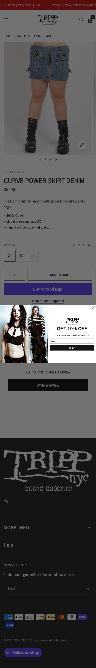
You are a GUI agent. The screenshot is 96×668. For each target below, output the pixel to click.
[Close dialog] (93, 307)
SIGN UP (72, 347)
